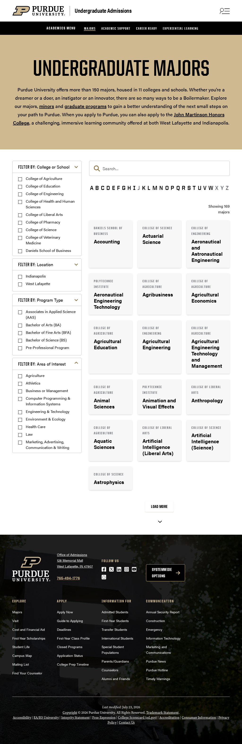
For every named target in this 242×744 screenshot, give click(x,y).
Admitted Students (115, 612)
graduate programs (86, 106)
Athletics (33, 383)
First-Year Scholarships (28, 638)
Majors (90, 28)
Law (29, 434)
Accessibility (22, 717)
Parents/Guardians (115, 661)
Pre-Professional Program (47, 347)
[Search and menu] (224, 11)
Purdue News (156, 661)
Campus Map (22, 655)
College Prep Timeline (73, 664)
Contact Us (127, 722)
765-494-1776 (68, 578)
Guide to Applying (70, 620)
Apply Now (65, 612)
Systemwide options (162, 572)
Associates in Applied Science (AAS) (51, 314)
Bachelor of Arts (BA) (43, 324)
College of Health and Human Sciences (50, 204)
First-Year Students (115, 620)
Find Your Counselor (27, 673)
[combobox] (159, 168)
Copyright (70, 712)
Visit (15, 620)
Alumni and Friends (116, 678)
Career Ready (146, 28)
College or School (43, 167)
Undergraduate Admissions (103, 10)
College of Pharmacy (43, 222)
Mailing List (20, 664)
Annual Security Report (162, 612)
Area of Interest (42, 364)
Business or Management (47, 390)
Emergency (154, 629)
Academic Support (115, 28)
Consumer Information (199, 717)
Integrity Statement (75, 717)
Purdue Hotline (157, 670)
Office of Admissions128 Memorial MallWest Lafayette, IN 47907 (75, 560)
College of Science (41, 229)
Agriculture (35, 375)
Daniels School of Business (48, 250)
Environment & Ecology (45, 419)
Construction (155, 620)
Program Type (40, 300)
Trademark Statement (162, 712)
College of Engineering (45, 193)
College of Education (43, 186)
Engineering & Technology (47, 411)
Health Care (35, 426)
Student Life (21, 646)
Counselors (110, 670)
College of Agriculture (44, 178)
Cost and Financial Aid (28, 629)
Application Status (70, 655)
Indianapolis (36, 276)
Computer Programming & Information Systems (48, 401)
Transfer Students (114, 629)
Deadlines (64, 629)
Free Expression (104, 717)
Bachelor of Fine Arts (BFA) (48, 332)
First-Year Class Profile (73, 638)
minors (46, 106)
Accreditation (169, 717)
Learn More (110, 244)
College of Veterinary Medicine (43, 240)
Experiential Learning (181, 28)
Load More (159, 506)
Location (35, 264)
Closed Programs (69, 646)
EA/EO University (46, 717)
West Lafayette (38, 283)
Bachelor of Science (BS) (46, 340)
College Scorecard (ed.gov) (137, 717)
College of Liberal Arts (44, 214)
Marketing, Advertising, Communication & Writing (47, 444)
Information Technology (163, 638)
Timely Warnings (158, 678)
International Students (117, 638)
